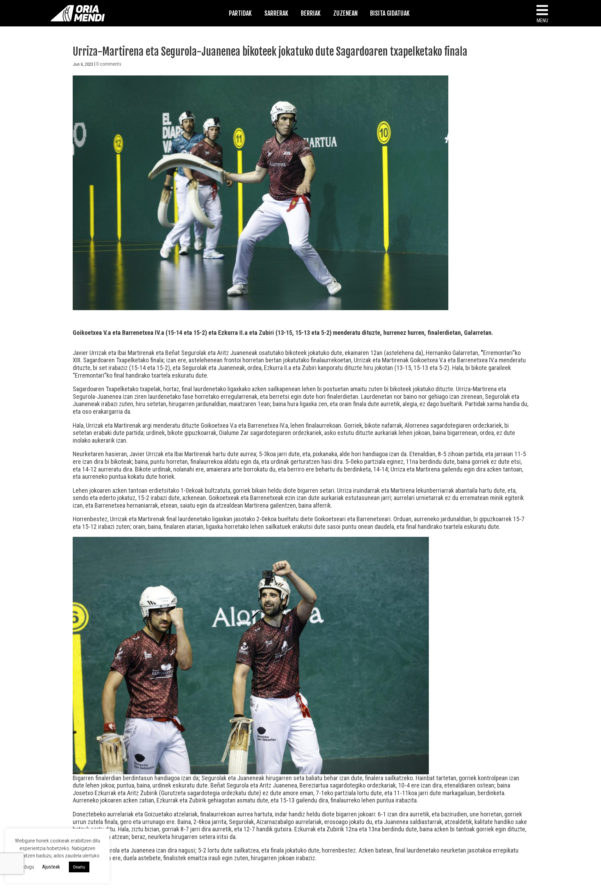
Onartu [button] (79, 867)
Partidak (240, 13)
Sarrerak (276, 13)
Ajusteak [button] (51, 867)
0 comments (108, 64)
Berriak (311, 13)
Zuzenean (345, 13)
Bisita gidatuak (390, 13)
